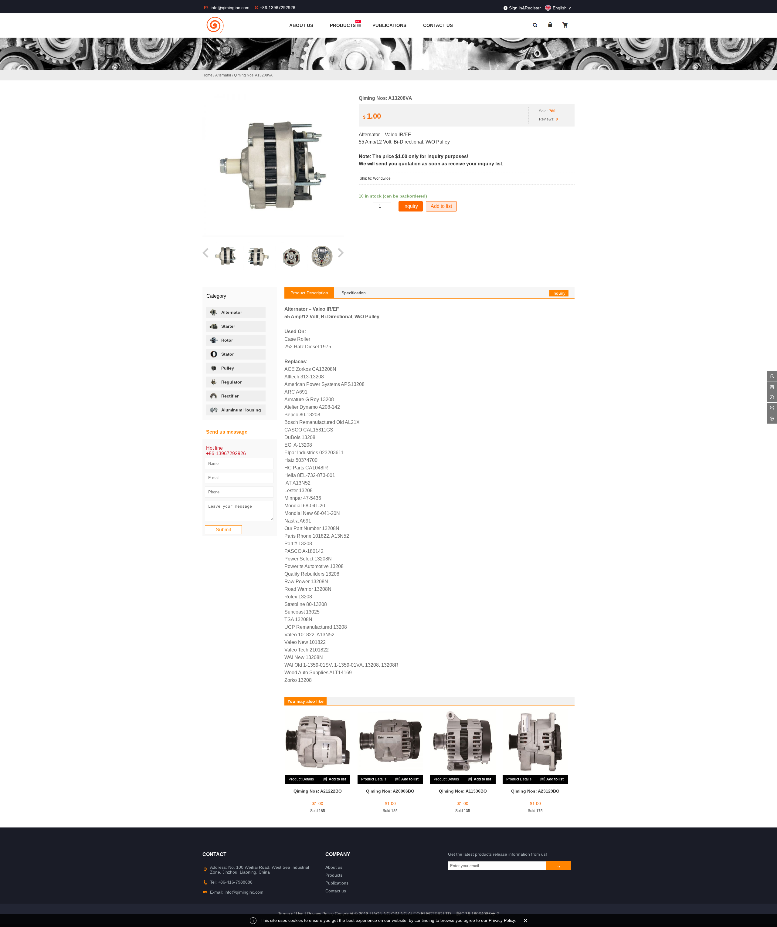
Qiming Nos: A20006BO (390, 791)
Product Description (309, 292)
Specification (353, 292)
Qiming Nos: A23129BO (535, 791)
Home (207, 75)
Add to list (441, 206)
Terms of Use (291, 913)
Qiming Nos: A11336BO (463, 791)
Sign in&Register (525, 7)
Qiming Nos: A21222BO (317, 791)
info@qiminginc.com (231, 7)
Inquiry (558, 293)
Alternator (223, 75)
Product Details (301, 779)
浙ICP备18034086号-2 (477, 913)
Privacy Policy (320, 913)
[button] (205, 256)
